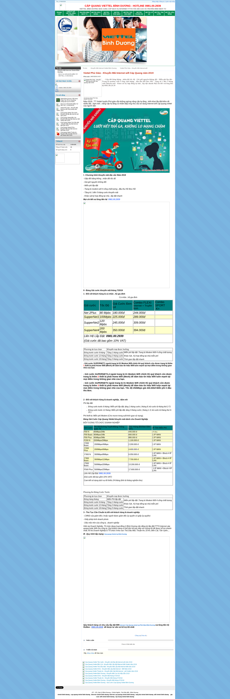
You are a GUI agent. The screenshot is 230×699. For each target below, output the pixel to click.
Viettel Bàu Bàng (96, 13)
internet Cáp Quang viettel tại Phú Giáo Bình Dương (137, 625)
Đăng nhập (155, 1)
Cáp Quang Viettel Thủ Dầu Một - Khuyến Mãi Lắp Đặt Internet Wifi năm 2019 (69, 124)
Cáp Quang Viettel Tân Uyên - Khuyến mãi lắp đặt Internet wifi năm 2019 (69, 114)
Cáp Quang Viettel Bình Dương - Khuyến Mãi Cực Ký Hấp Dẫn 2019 (107, 673)
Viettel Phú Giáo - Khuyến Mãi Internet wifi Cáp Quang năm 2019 (69, 109)
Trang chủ (59, 13)
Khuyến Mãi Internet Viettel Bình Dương (104, 68)
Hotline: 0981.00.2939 (65, 87)
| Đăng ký (162, 1)
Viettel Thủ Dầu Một (127, 13)
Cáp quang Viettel (110, 534)
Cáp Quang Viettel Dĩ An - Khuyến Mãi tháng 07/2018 (102, 676)
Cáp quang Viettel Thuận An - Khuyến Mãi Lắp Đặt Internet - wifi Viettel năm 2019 (69, 134)
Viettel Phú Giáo (116, 13)
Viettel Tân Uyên (158, 13)
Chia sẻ (143, 635)
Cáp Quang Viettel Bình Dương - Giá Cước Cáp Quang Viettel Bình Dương (109, 682)
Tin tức (85, 68)
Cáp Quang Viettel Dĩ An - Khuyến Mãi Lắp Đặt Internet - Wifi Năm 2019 (69, 129)
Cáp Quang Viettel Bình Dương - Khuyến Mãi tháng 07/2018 (104, 680)
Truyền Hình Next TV (84, 13)
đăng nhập (90, 653)
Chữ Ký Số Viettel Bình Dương (71, 13)
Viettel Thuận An (139, 13)
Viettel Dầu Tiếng (169, 13)
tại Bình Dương (121, 534)
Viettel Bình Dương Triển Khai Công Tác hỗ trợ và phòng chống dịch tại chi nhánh (69, 100)
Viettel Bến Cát (106, 13)
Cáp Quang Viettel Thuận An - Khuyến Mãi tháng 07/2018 (103, 678)
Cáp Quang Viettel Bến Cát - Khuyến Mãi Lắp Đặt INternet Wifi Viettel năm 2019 (70, 119)
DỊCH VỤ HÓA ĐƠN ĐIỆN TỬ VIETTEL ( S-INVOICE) (68, 75)
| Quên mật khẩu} (170, 1)
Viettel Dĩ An (149, 13)
